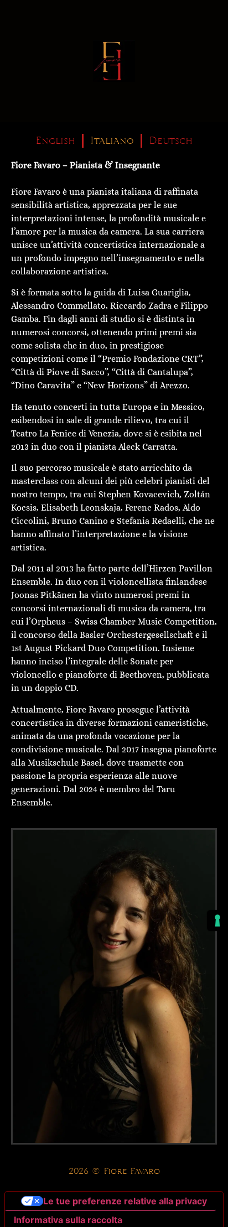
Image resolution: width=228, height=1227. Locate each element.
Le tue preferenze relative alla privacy (125, 1201)
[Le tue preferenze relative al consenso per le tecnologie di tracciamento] (217, 920)
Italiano (112, 141)
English (55, 141)
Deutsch (171, 141)
